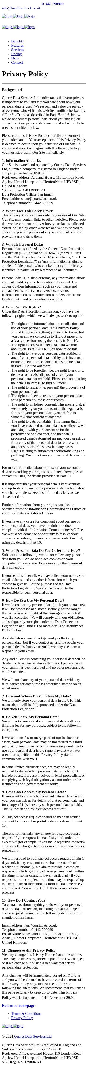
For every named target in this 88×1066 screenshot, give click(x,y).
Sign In (80, 16)
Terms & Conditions (26, 1014)
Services (17, 50)
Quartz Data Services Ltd (33, 1036)
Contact (17, 62)
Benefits (17, 41)
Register (67, 16)
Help (15, 58)
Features (17, 45)
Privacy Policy (22, 1018)
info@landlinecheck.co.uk (21, 8)
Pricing (16, 54)
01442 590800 (53, 4)
